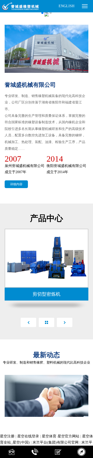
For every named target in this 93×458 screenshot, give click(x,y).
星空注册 (7, 436)
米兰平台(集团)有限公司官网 (56, 442)
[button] (42, 13)
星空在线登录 (28, 436)
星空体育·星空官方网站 (60, 436)
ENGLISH (66, 6)
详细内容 (16, 184)
